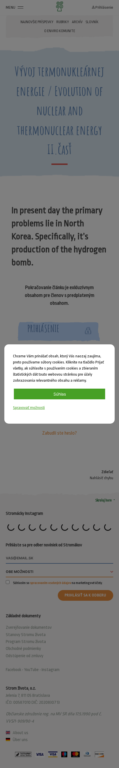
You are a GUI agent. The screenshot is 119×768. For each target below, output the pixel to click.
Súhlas (59, 394)
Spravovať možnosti (29, 407)
